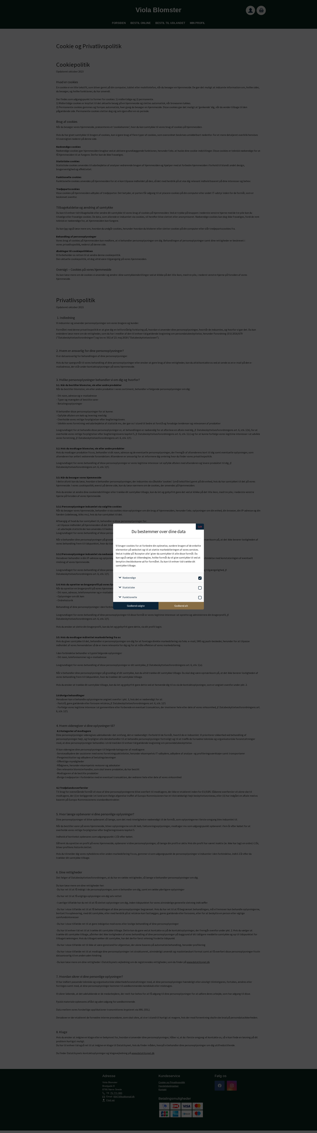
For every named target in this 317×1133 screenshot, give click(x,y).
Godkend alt (181, 605)
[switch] (199, 577)
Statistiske (129, 587)
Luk (200, 526)
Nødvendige (129, 577)
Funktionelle (130, 597)
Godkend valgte (136, 605)
